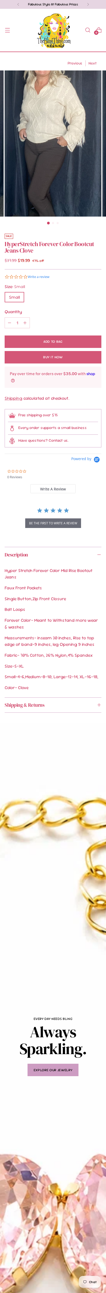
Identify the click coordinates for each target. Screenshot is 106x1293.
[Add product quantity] (25, 323)
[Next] (88, 4)
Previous (75, 63)
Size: (15, 286)
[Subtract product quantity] (9, 323)
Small (14, 297)
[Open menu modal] (7, 30)
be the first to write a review (53, 523)
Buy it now (53, 357)
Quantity (13, 312)
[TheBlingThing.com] (53, 30)
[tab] (53, 488)
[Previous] (18, 4)
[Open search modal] (87, 30)
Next (93, 63)
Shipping (13, 398)
